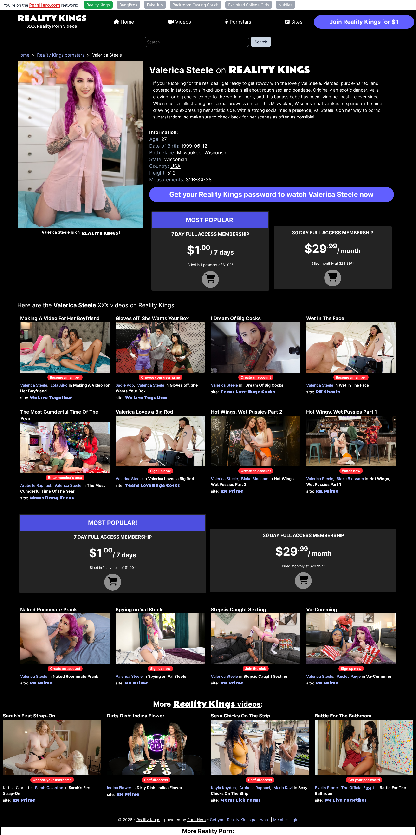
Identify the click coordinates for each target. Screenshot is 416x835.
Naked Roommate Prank (48, 609)
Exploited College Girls (248, 4)
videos (217, 704)
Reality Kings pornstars (60, 55)
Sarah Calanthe (49, 787)
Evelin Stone (326, 787)
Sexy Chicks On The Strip (240, 716)
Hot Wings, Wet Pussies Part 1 (341, 412)
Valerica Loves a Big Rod (144, 412)
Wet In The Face (325, 318)
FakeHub (155, 4)
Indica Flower (119, 787)
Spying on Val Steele (140, 609)
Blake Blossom (254, 478)
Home (127, 22)
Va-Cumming (321, 609)
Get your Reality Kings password (240, 819)
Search (261, 41)
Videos (183, 22)
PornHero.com (44, 5)
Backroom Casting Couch (196, 4)
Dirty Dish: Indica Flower (135, 716)
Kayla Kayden (223, 787)
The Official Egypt (357, 787)
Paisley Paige (349, 676)
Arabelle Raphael (35, 485)
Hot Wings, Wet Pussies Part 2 (246, 412)
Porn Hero (196, 819)
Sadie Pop (125, 385)
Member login (285, 819)
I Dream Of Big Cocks (236, 318)
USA (175, 166)
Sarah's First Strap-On (29, 716)
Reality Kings (52, 18)
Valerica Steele (33, 385)
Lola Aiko (59, 385)
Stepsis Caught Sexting (238, 609)
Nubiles (285, 4)
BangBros (128, 4)
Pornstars (240, 22)
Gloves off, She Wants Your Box (152, 318)
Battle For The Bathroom (343, 716)
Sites (296, 22)
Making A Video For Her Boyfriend (60, 318)
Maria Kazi (283, 787)
